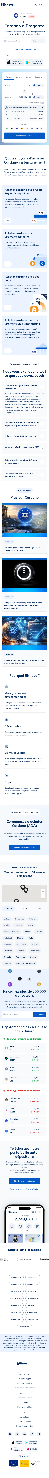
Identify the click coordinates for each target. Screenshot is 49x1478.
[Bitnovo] (8, 4)
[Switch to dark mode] (36, 4)
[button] (40, 4)
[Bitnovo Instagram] (10, 1434)
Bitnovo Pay (24, 1374)
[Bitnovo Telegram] (39, 1434)
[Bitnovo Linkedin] (24, 1434)
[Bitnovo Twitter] (17, 1434)
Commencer (38, 41)
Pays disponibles (24, 1407)
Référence (24, 1393)
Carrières (24, 1402)
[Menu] (45, 4)
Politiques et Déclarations (24, 1388)
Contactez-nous (24, 1421)
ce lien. (34, 1350)
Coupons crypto (24, 1379)
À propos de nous (24, 1398)
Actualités (24, 1417)
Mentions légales (24, 1383)
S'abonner (39, 1014)
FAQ (24, 1412)
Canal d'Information (24, 1426)
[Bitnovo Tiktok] (31, 1434)
